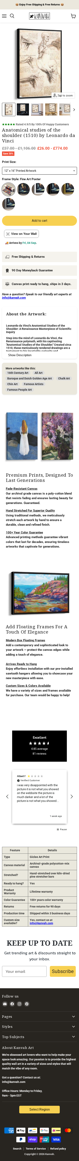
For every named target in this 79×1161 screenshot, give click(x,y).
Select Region (39, 1109)
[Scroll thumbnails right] (73, 109)
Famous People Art (19, 389)
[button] (7, 796)
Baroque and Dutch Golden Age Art (29, 378)
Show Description (19, 355)
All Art (39, 372)
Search (17, 1148)
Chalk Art (64, 378)
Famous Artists (33, 384)
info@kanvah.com (41, 923)
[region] (39, 797)
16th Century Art (17, 372)
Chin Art (12, 384)
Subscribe (63, 971)
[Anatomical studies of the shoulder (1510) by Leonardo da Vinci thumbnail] (8, 109)
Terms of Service (36, 1148)
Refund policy (58, 1148)
